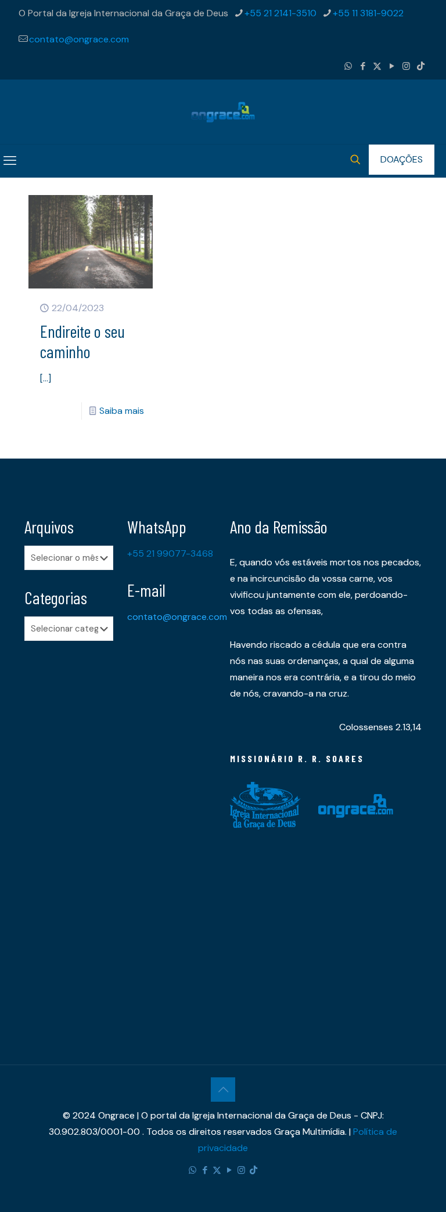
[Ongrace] (223, 112)
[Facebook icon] (362, 66)
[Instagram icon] (406, 66)
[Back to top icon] (223, 1089)
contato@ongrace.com (79, 39)
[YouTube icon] (391, 66)
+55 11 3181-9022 (368, 13)
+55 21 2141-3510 (280, 13)
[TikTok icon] (420, 66)
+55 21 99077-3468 (170, 553)
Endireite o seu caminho (82, 341)
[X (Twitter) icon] (377, 66)
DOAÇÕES (401, 159)
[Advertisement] (68, 832)
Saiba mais (121, 411)
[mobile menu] (10, 161)
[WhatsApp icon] (348, 66)
